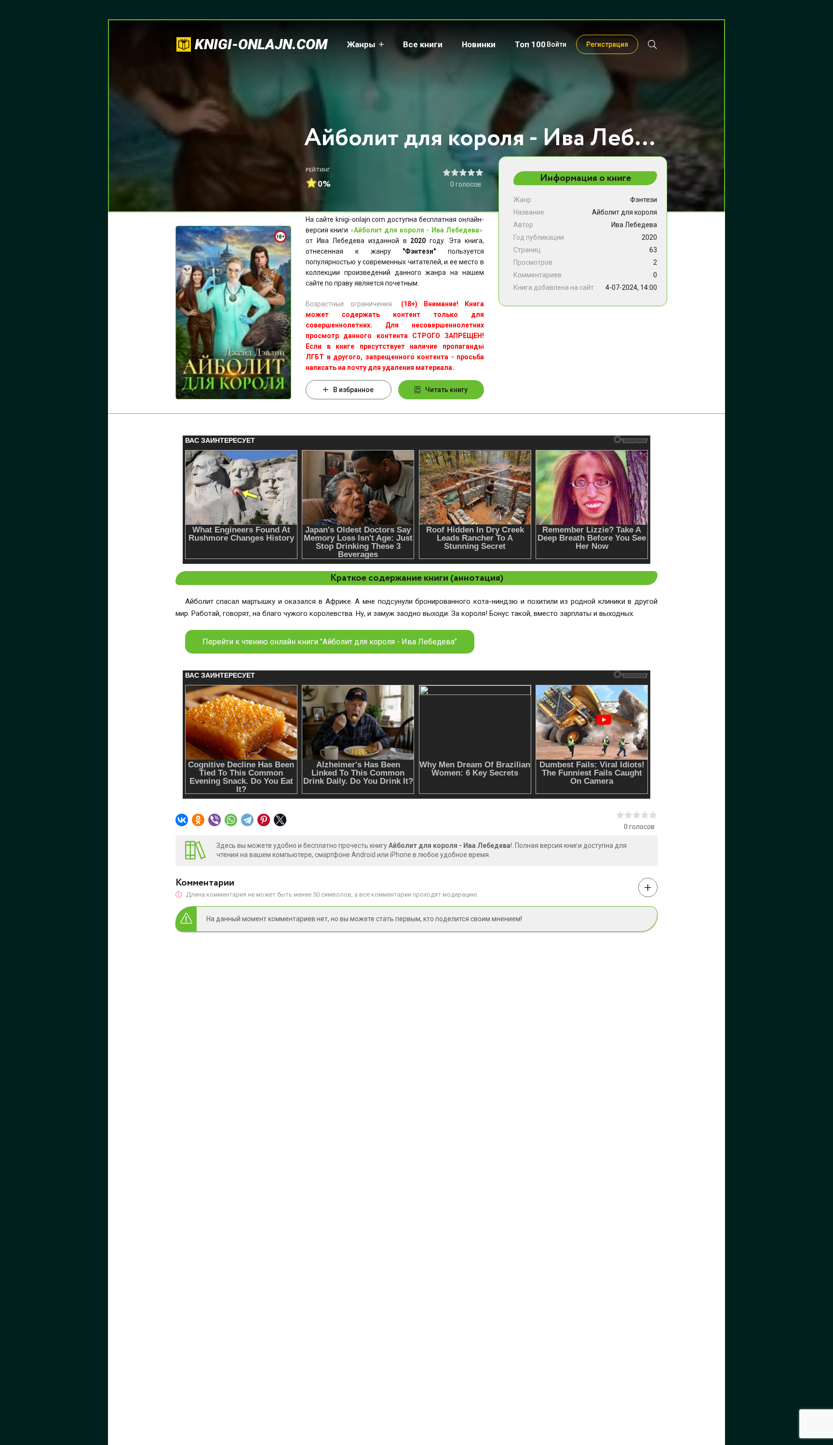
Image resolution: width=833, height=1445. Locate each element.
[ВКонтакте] (181, 820)
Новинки (479, 44)
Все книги (423, 44)
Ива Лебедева (634, 225)
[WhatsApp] (231, 820)
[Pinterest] (263, 820)
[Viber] (214, 820)
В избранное (353, 390)
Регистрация (607, 44)
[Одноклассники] (198, 820)
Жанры (361, 44)
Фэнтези (643, 200)
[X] (280, 820)
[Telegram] (247, 820)
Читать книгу (446, 390)
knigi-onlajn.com (261, 44)
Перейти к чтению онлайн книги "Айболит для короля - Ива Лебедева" (329, 641)
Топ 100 (530, 44)
